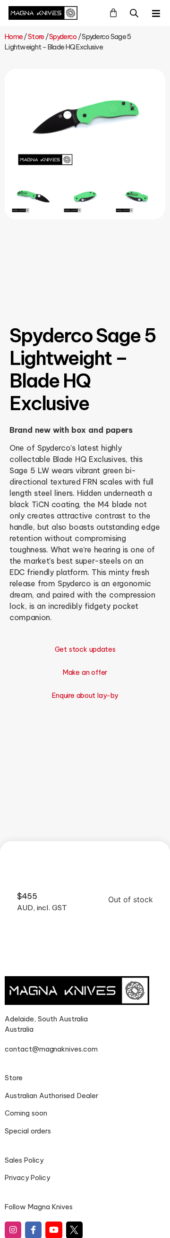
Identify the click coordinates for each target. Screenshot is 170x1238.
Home (14, 36)
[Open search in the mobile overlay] (134, 13)
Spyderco (62, 36)
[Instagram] (13, 1230)
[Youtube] (53, 1230)
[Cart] (113, 13)
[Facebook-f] (33, 1230)
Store (36, 36)
